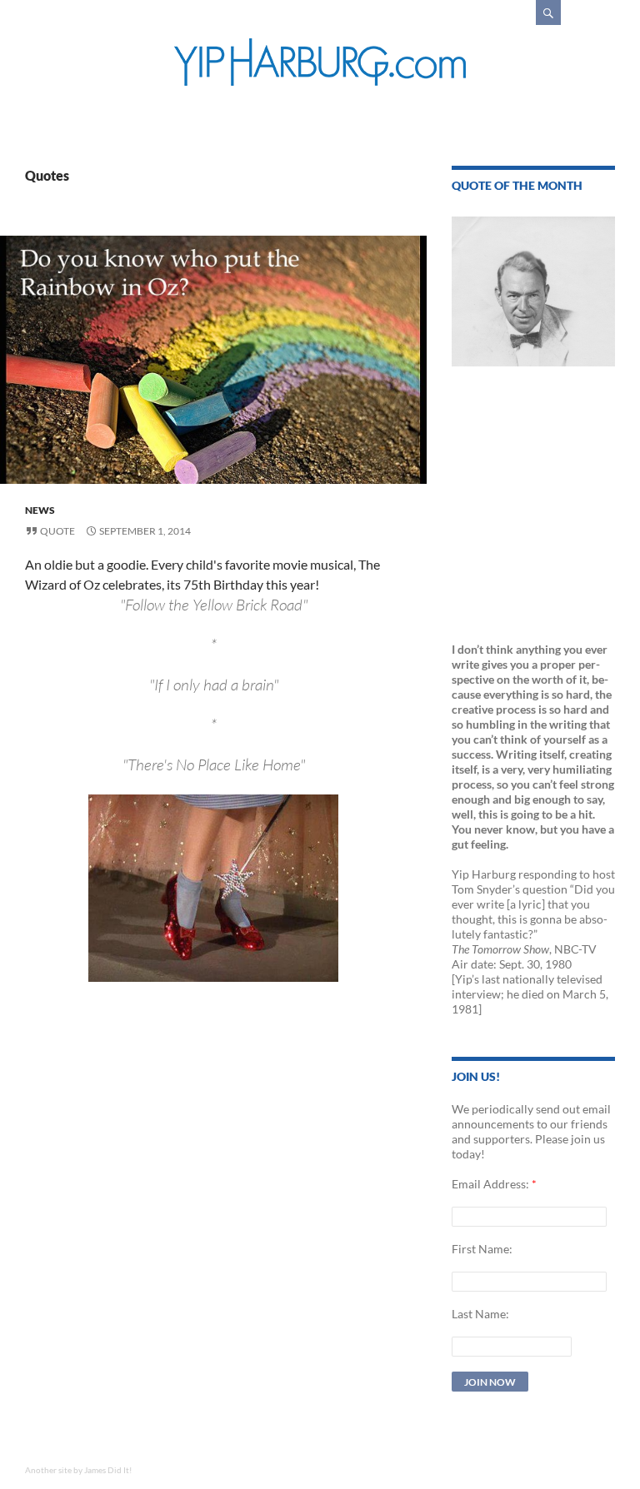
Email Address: (490, 1184)
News (40, 510)
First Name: (482, 1249)
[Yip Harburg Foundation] (320, 62)
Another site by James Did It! (78, 1470)
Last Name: (480, 1314)
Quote (57, 531)
